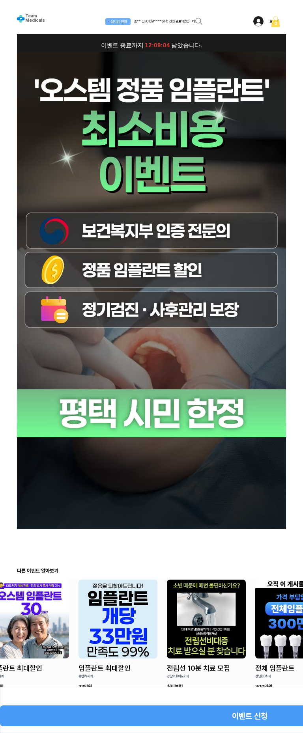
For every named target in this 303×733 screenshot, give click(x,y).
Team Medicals (35, 18)
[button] (275, 21)
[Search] (199, 21)
